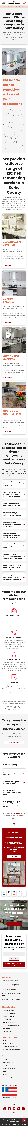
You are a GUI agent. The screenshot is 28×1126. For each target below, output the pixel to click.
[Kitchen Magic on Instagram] (14, 1113)
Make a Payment (8, 1080)
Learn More (14, 856)
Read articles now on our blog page (14, 964)
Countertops (7, 1019)
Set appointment (14, 924)
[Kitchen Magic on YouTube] (18, 1108)
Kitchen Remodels (9, 1022)
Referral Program (8, 1077)
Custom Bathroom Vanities (11, 1050)
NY (17, 999)
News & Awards (8, 1062)
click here (16, 709)
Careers (5, 1065)
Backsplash (6, 1028)
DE (12, 999)
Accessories (7, 1031)
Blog (4, 1071)
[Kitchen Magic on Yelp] (23, 1108)
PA (19, 999)
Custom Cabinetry (9, 1013)
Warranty (6, 1074)
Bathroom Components (10, 1047)
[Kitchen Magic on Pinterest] (4, 1108)
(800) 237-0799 (16, 985)
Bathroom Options (9, 1044)
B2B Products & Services (11, 1025)
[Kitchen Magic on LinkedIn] (14, 1108)
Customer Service (9, 1068)
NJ (14, 999)
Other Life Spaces (8, 1016)
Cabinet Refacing (16, 813)
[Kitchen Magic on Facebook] (9, 1108)
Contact (5, 1059)
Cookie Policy (16, 1124)
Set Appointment (14, 742)
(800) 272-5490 (14, 980)
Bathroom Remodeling (10, 1041)
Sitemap (23, 1124)
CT (10, 999)
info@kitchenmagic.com (11, 989)
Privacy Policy (6, 1124)
